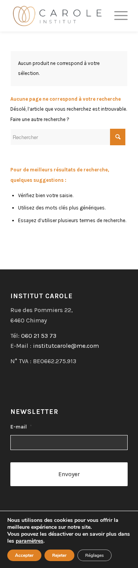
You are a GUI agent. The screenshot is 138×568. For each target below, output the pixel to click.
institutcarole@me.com (66, 345)
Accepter (24, 555)
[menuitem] (117, 15)
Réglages (94, 555)
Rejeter (59, 555)
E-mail (21, 427)
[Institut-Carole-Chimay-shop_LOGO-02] (57, 15)
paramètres (29, 541)
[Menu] (117, 15)
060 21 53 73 (38, 335)
